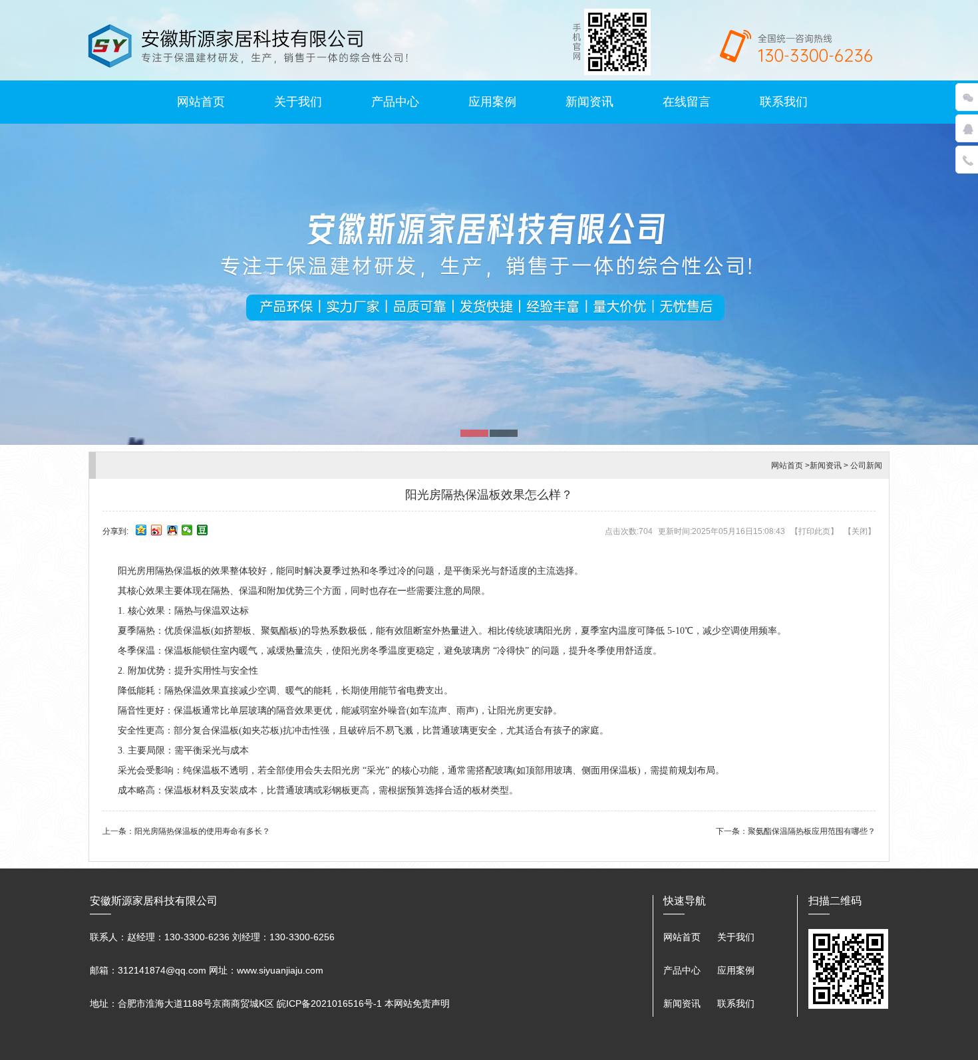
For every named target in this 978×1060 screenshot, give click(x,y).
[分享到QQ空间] (141, 530)
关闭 (860, 531)
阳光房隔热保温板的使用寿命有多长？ (202, 831)
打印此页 (814, 531)
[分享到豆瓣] (202, 530)
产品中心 (395, 101)
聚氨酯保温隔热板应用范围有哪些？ (812, 831)
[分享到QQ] (172, 530)
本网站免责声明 (417, 1003)
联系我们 (784, 101)
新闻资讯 (589, 101)
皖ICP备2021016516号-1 (329, 1003)
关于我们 (298, 101)
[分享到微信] (187, 530)
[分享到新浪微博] (156, 530)
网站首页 (201, 101)
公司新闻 (866, 465)
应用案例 (492, 101)
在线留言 (687, 101)
